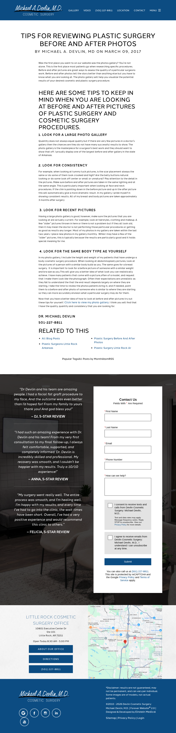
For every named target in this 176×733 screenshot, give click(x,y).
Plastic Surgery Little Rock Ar (112, 347)
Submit (128, 561)
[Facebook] (34, 713)
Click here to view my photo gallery (86, 302)
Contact (139, 10)
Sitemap (111, 718)
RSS (111, 358)
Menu (153, 10)
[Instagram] (45, 713)
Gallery (73, 10)
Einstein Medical (145, 711)
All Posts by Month (90, 358)
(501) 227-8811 (140, 571)
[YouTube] (24, 721)
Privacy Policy (121, 525)
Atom (105, 358)
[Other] (23, 713)
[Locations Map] (125, 641)
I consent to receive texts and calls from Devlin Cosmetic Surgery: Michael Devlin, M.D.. (131, 514)
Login (140, 718)
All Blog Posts (51, 338)
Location (123, 10)
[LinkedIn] (56, 713)
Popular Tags (70, 358)
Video (87, 10)
